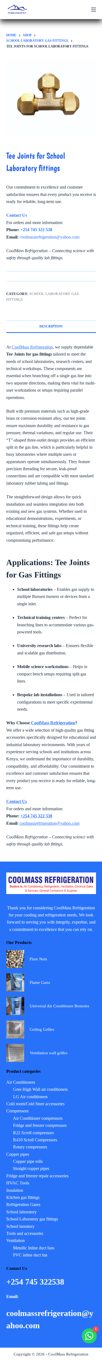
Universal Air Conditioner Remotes (59, 1006)
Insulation (14, 1190)
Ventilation (15, 1240)
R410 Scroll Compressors (35, 1139)
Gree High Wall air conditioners (40, 1089)
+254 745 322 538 (36, 229)
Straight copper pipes (31, 1168)
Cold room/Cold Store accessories (35, 1103)
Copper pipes (17, 1154)
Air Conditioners (20, 1082)
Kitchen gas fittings (22, 1197)
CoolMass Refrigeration (32, 347)
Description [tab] (51, 326)
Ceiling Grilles (42, 1029)
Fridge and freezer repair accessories (37, 1176)
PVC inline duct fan (30, 1255)
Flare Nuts (38, 959)
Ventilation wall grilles (48, 1053)
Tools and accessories (24, 1233)
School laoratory (20, 1226)
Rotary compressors (30, 1147)
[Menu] (93, 9)
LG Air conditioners (30, 1096)
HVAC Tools (17, 1183)
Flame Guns (40, 982)
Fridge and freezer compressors (40, 1125)
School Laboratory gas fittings (32, 1219)
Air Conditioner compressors (38, 1118)
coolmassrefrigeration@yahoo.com (49, 237)
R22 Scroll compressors (33, 1132)
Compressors (17, 1111)
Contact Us (16, 215)
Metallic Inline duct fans (33, 1248)
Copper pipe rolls (28, 1161)
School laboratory (21, 1212)
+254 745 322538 (36, 1281)
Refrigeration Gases (23, 1204)
